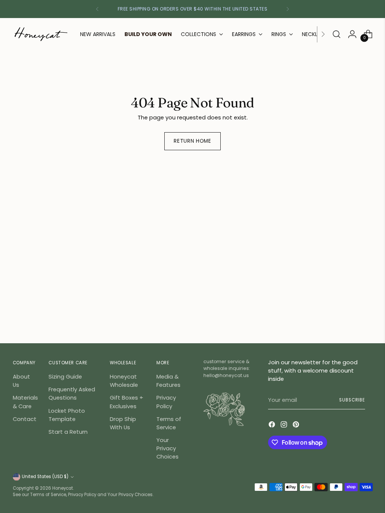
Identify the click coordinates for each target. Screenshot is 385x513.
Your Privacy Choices (167, 448)
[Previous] (97, 9)
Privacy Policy (166, 402)
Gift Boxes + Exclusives (126, 402)
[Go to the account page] (352, 34)
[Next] (287, 9)
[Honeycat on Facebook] (272, 425)
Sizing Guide (65, 376)
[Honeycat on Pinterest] (296, 425)
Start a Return (68, 432)
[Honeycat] (41, 34)
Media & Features (168, 381)
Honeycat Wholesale (124, 381)
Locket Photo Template (67, 415)
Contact (24, 419)
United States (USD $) (45, 477)
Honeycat (62, 488)
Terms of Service (168, 423)
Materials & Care (25, 402)
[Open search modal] (336, 34)
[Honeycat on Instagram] (284, 425)
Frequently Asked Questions (72, 393)
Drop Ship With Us (123, 423)
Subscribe (352, 400)
